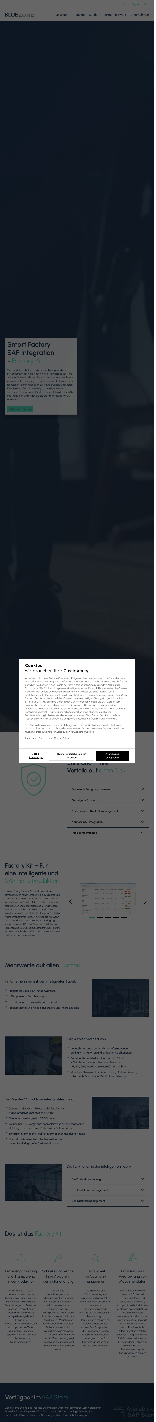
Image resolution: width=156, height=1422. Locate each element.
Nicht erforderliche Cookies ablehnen (71, 755)
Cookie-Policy (61, 738)
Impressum (31, 738)
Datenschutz (45, 738)
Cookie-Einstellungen (36, 755)
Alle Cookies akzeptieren (112, 755)
